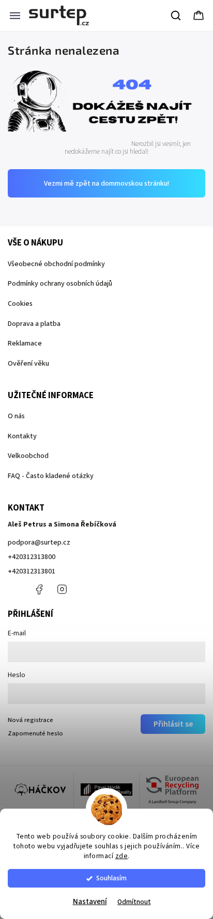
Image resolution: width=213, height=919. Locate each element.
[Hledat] (176, 15)
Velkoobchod (28, 456)
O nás (16, 416)
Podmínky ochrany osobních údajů (60, 283)
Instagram (62, 589)
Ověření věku (28, 363)
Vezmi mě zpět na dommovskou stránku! (106, 183)
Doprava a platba (34, 324)
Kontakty (22, 436)
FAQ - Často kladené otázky (51, 476)
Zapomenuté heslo (35, 733)
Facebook (39, 589)
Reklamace (25, 343)
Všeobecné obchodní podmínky (56, 264)
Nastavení (90, 901)
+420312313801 (31, 571)
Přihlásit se (173, 724)
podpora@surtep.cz (39, 542)
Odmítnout (134, 902)
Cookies (20, 304)
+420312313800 (31, 557)
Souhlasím (111, 878)
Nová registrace (30, 720)
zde (121, 856)
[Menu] (15, 15)
